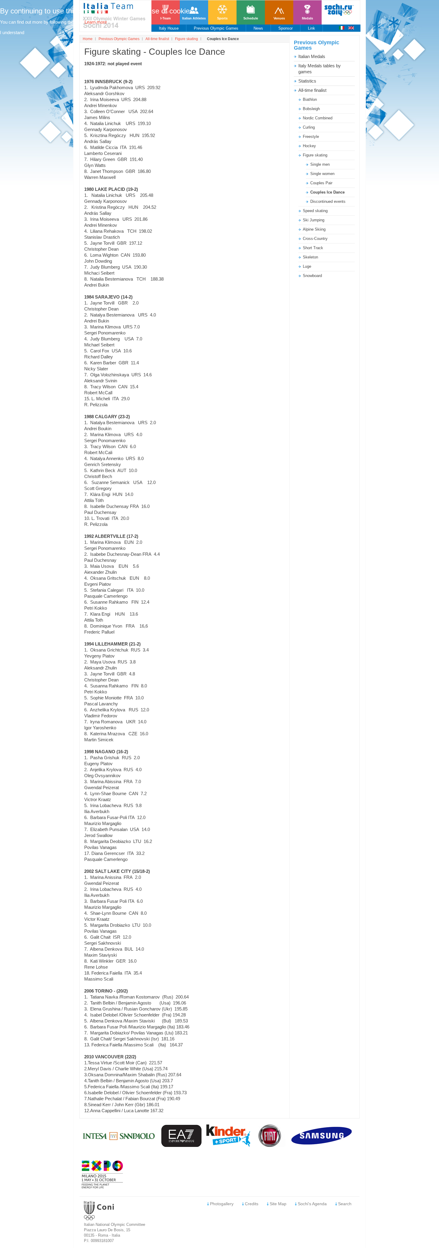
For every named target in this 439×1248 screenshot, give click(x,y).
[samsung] (322, 1145)
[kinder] (228, 1144)
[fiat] (269, 1145)
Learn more (96, 22)
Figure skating (186, 39)
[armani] (181, 1145)
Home (88, 39)
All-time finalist (157, 39)
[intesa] (119, 1145)
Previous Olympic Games (119, 39)
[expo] (102, 1187)
